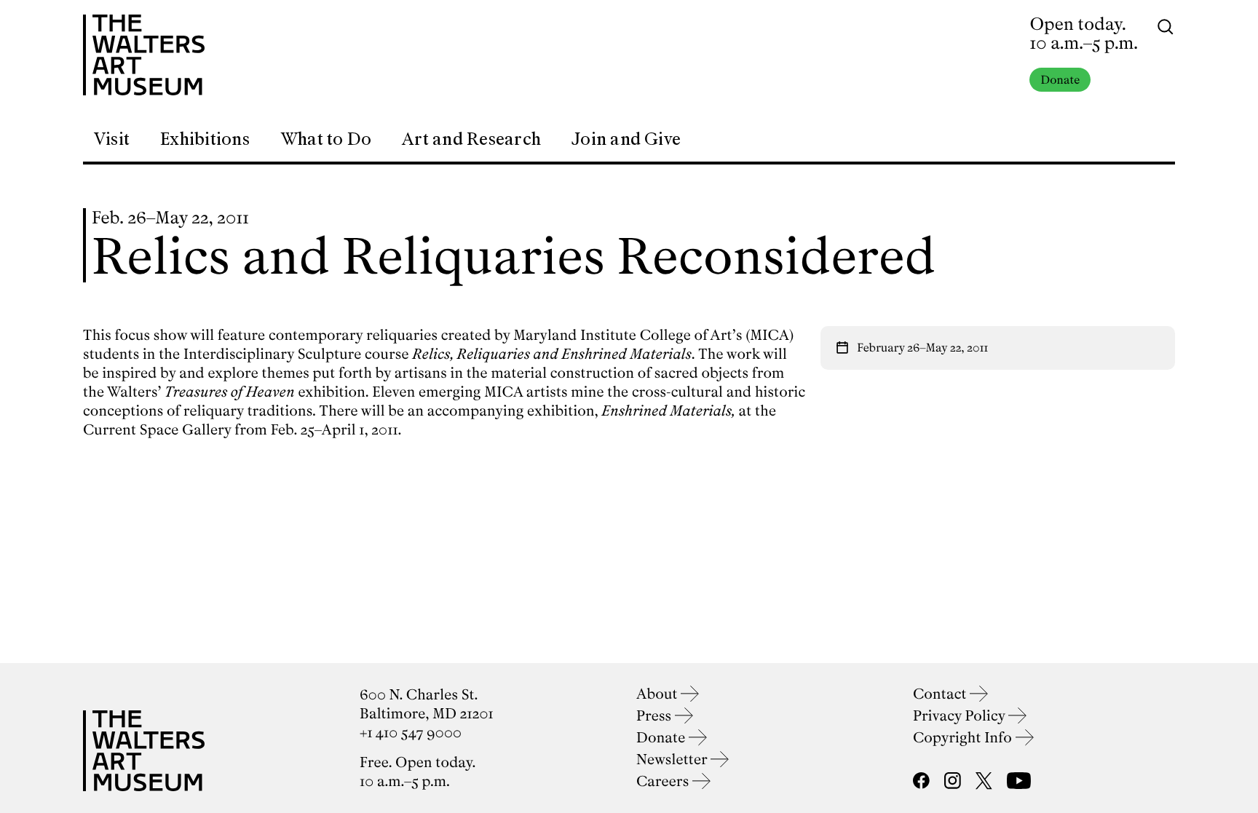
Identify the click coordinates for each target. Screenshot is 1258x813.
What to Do (325, 139)
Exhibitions (205, 139)
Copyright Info (964, 737)
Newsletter (673, 759)
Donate (1060, 80)
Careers (664, 781)
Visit (111, 139)
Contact (941, 694)
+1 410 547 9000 (411, 732)
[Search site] (1165, 25)
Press (655, 715)
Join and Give (626, 139)
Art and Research (471, 139)
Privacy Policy (960, 715)
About (658, 694)
